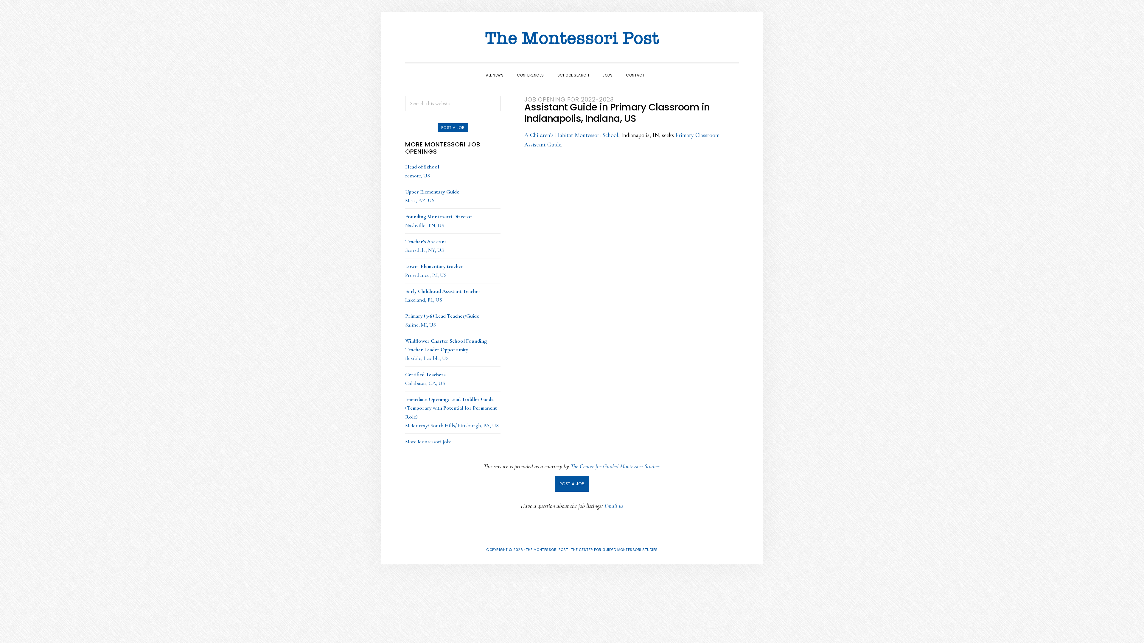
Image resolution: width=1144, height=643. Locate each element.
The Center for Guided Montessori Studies (615, 466)
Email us (613, 506)
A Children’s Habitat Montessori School (571, 135)
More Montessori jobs (428, 441)
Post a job (453, 127)
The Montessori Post (572, 39)
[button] (658, 70)
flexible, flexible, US (446, 350)
